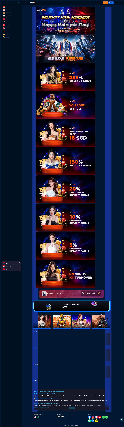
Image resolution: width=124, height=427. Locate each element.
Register (111, 2)
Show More (72, 408)
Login (105, 2)
